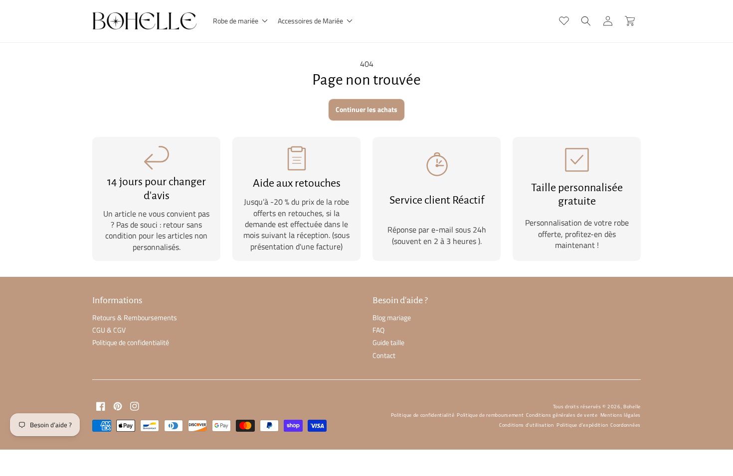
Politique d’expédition (582, 425)
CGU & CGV (109, 330)
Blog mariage (391, 317)
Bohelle (632, 406)
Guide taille (388, 342)
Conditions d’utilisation (526, 425)
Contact (383, 355)
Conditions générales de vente (561, 415)
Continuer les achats (366, 109)
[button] (239, 20)
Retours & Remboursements (134, 317)
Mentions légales (620, 415)
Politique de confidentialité (130, 342)
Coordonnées (625, 425)
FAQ (378, 330)
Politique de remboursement (490, 415)
